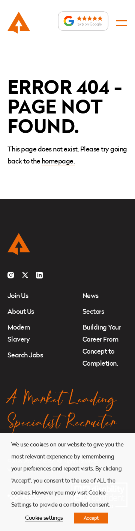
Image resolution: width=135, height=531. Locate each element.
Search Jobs (25, 355)
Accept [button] (91, 517)
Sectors (93, 311)
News (90, 295)
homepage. (58, 161)
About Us (21, 311)
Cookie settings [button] (44, 518)
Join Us (18, 295)
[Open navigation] (121, 23)
